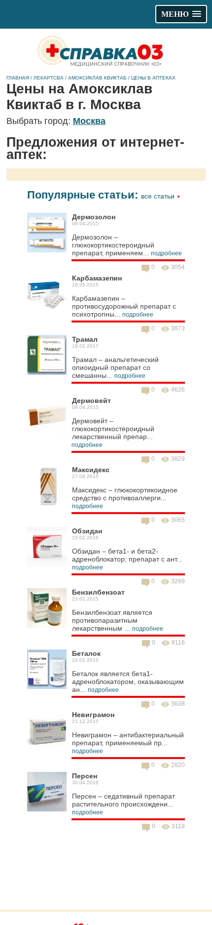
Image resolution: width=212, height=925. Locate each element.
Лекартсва (49, 77)
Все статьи (159, 196)
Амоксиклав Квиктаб (97, 77)
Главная (17, 77)
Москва (89, 121)
